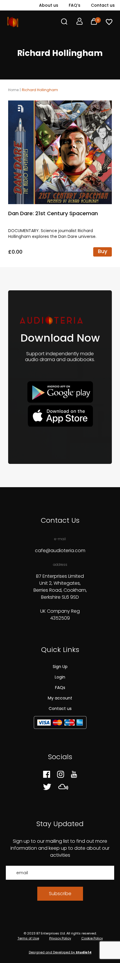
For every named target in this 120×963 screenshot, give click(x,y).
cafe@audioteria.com (60, 550)
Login (60, 677)
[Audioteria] (12, 22)
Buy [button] (102, 251)
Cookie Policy (92, 938)
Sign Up (60, 666)
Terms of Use (28, 938)
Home (13, 89)
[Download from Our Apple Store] (60, 416)
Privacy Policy (60, 938)
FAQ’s (74, 5)
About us (48, 5)
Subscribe (60, 893)
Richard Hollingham (40, 89)
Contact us (103, 5)
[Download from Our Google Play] (60, 392)
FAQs (60, 687)
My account (60, 698)
